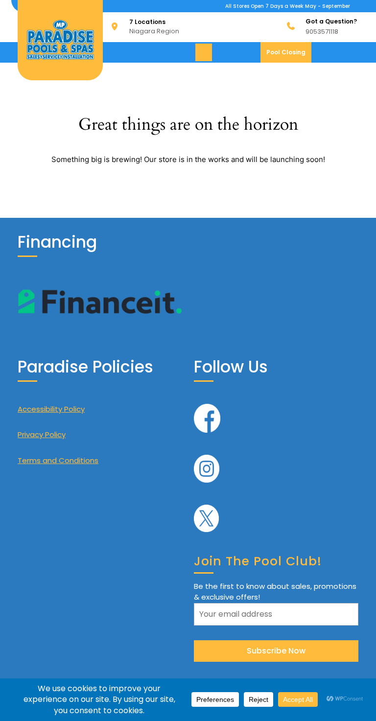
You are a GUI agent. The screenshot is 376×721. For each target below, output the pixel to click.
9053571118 (322, 31)
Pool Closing (288, 55)
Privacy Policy (42, 434)
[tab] (204, 52)
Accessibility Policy (51, 409)
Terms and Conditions (58, 460)
